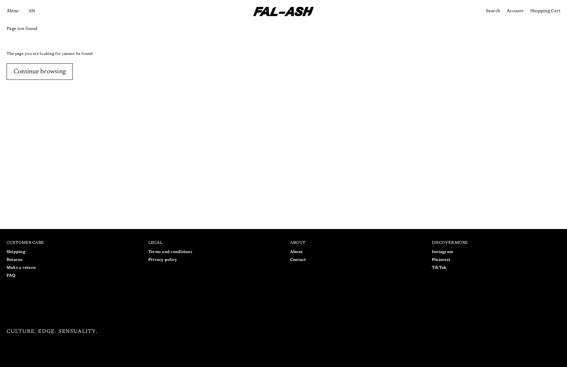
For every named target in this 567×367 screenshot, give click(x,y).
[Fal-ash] (283, 11)
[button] (32, 11)
